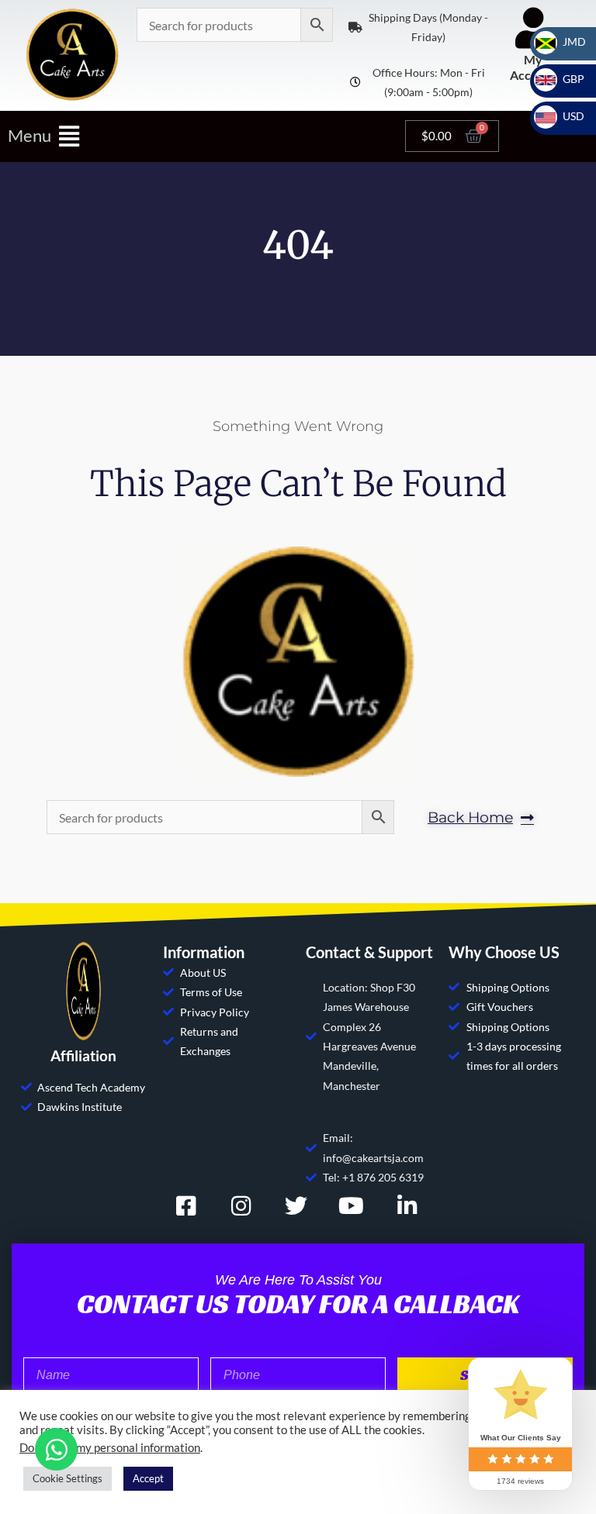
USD (564, 115)
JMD (565, 41)
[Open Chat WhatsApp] (56, 1449)
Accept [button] (148, 1478)
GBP (564, 78)
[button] (199, 136)
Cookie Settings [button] (67, 1478)
